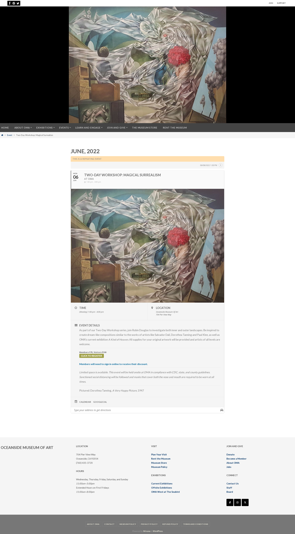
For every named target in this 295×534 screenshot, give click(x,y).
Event (9, 135)
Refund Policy (170, 524)
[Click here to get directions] (221, 410)
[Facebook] (9, 3)
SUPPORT (281, 3)
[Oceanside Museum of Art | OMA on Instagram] (237, 502)
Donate (230, 454)
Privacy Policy (149, 524)
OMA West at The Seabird (165, 491)
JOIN (271, 3)
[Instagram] (13, 3)
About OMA (233, 462)
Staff (229, 487)
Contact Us (232, 483)
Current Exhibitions (161, 483)
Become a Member (236, 458)
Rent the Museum (160, 458)
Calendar (85, 402)
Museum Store (159, 462)
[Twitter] (17, 3)
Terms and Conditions (195, 524)
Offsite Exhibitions (161, 487)
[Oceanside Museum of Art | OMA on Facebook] (229, 502)
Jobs (228, 467)
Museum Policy (159, 467)
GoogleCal (100, 402)
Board (229, 491)
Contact (109, 524)
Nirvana (146, 531)
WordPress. (158, 531)
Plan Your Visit (159, 454)
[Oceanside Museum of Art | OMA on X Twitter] (245, 502)
